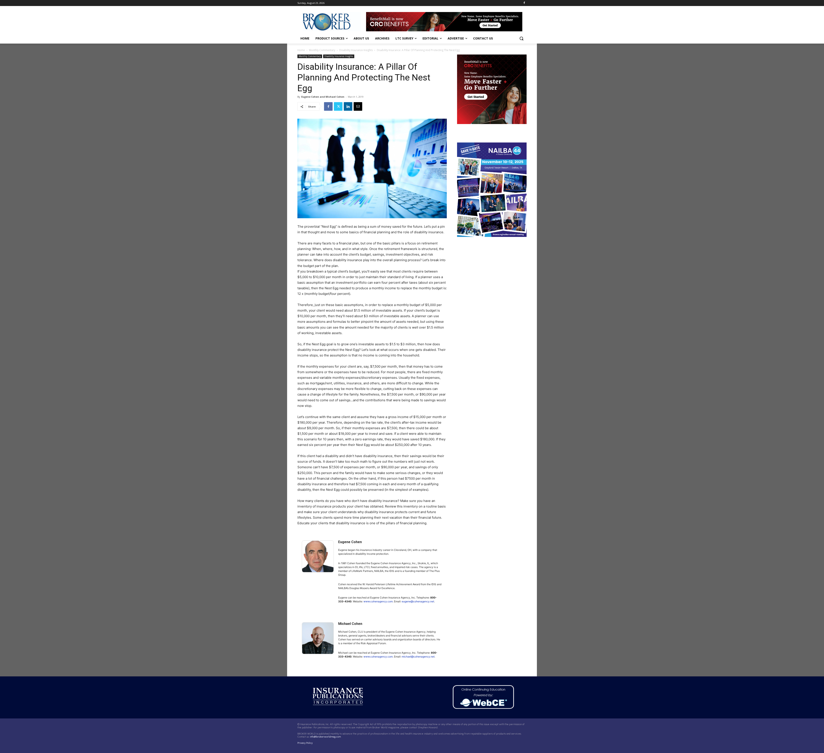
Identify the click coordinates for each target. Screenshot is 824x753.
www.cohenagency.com (378, 601)
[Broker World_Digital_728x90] (446, 21)
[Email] (358, 106)
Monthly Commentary (322, 50)
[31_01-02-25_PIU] (492, 189)
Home (301, 50)
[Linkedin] (348, 106)
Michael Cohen (350, 624)
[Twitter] (338, 106)
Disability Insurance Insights (356, 50)
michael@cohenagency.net (418, 656)
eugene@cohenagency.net (418, 601)
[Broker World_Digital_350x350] (492, 89)
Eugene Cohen (350, 542)
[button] (521, 38)
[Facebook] (524, 3)
